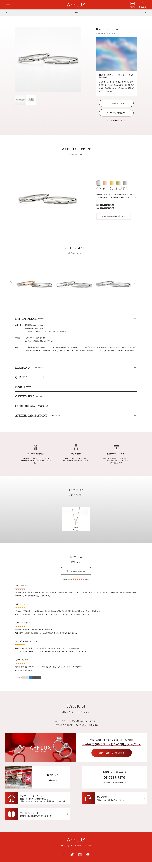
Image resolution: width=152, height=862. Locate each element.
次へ (142, 13)
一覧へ (76, 13)
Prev (12, 281)
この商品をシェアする (117, 120)
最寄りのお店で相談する (112, 753)
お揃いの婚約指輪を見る (116, 216)
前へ (9, 13)
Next (135, 281)
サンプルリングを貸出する (116, 113)
